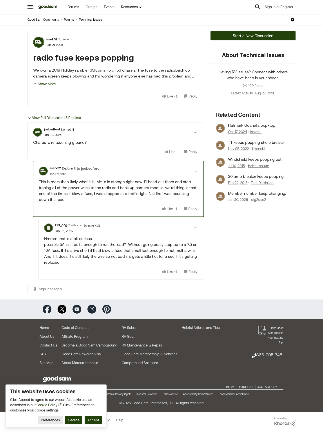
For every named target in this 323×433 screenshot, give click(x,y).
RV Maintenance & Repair (142, 345)
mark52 (51, 39)
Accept (93, 420)
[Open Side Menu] (30, 7)
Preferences (50, 420)
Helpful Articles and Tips (201, 328)
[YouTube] (77, 309)
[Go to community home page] (48, 7)
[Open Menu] (292, 19)
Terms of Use (170, 394)
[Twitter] (62, 309)
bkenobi (258, 149)
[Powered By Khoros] (285, 422)
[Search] (257, 6)
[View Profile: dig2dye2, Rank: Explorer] (220, 196)
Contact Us (48, 345)
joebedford (52, 129)
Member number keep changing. (257, 193)
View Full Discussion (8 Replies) (56, 118)
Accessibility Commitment (198, 394)
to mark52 (92, 225)
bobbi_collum (258, 166)
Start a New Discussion (253, 35)
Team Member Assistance (233, 394)
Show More (47, 84)
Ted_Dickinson (262, 183)
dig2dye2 (258, 200)
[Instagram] (92, 309)
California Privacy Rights (117, 394)
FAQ (43, 354)
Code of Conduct (75, 328)
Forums (69, 19)
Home (44, 328)
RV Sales (129, 328)
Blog (230, 387)
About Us (47, 336)
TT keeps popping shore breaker (256, 142)
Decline (74, 420)
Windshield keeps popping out (254, 159)
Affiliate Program (75, 336)
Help (119, 420)
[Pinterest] (107, 309)
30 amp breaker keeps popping (256, 176)
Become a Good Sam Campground (89, 345)
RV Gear (128, 336)
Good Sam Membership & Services (149, 354)
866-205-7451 (269, 354)
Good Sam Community (43, 19)
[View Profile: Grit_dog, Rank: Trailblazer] (48, 228)
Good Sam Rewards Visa (81, 354)
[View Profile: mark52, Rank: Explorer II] (38, 42)
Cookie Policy (46, 405)
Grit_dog (61, 225)
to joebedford (88, 168)
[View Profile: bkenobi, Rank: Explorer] (220, 145)
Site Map (47, 363)
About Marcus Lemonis (80, 363)
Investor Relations (146, 394)
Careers (246, 387)
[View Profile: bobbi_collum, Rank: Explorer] (220, 162)
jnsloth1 (255, 132)
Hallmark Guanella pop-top (251, 125)
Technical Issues (90, 19)
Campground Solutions (140, 363)
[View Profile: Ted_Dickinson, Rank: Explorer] (220, 179)
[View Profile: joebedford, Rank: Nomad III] (37, 132)
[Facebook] (47, 309)
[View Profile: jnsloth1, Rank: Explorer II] (220, 128)
